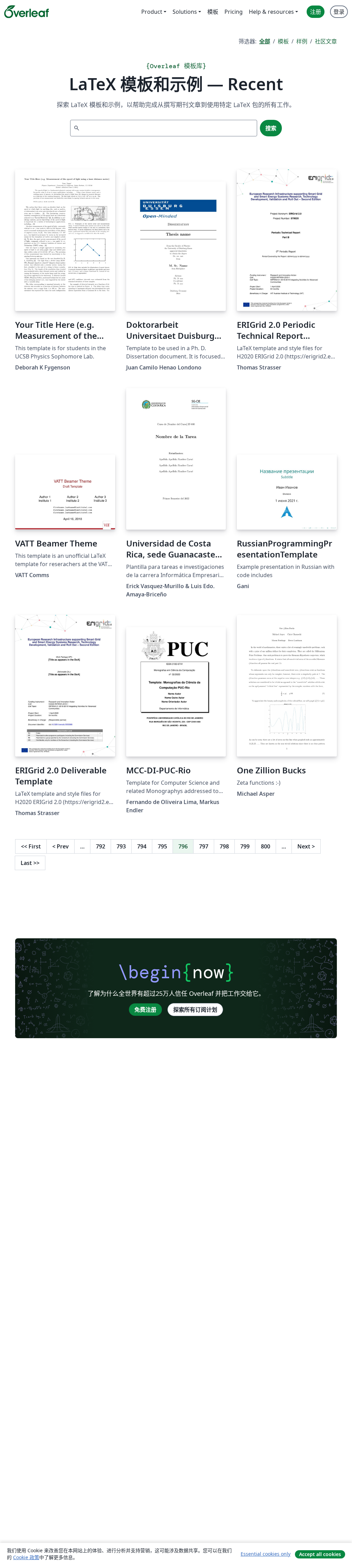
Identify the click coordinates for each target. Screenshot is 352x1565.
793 (121, 846)
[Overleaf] (26, 11)
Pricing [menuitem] (233, 11)
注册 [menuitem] (315, 11)
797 (203, 846)
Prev (60, 846)
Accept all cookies (320, 1554)
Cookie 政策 (26, 1557)
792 (100, 846)
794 (141, 846)
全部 (264, 41)
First (31, 846)
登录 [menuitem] (338, 11)
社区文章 (326, 41)
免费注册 (145, 1009)
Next (306, 846)
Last (30, 863)
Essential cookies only (265, 1554)
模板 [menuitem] (212, 11)
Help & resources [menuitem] (271, 11)
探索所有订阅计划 (195, 1009)
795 (162, 846)
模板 (283, 41)
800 (265, 846)
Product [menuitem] (151, 11)
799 (245, 846)
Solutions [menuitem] (185, 11)
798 (224, 846)
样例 (301, 41)
